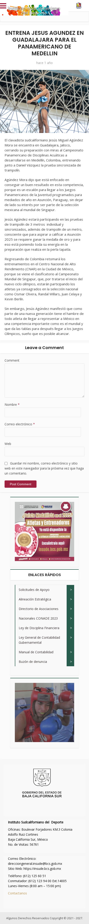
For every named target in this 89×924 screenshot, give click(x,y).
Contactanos (17, 893)
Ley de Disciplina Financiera (39, 628)
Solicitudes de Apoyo (34, 589)
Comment (12, 360)
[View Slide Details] (44, 531)
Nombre (12, 404)
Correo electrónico (20, 424)
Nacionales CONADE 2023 (38, 618)
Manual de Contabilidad (36, 652)
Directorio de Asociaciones (38, 609)
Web (8, 444)
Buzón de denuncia (33, 661)
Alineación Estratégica (35, 599)
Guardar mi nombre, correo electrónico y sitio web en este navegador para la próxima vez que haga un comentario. (44, 468)
